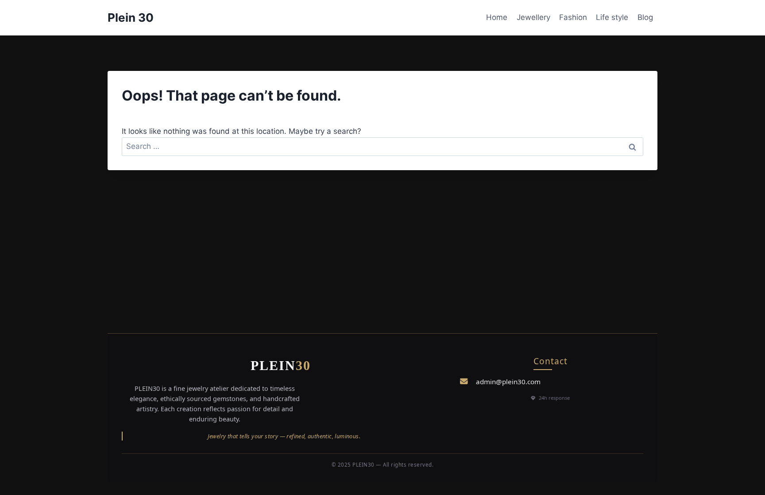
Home (496, 17)
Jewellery (533, 17)
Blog (645, 17)
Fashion (573, 17)
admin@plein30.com (508, 381)
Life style (612, 17)
